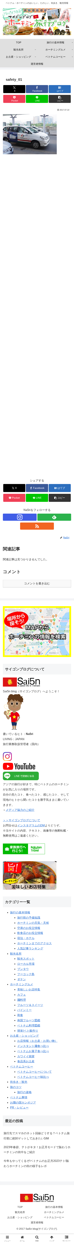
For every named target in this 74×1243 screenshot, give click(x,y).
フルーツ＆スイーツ (30, 1005)
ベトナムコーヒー (21, 1066)
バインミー (24, 1010)
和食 (20, 1015)
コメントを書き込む (37, 583)
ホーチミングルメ (21, 984)
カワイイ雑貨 (25, 1056)
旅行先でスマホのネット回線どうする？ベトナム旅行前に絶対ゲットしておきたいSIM (37, 1136)
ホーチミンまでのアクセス (34, 943)
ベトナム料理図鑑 (28, 1025)
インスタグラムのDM (31, 825)
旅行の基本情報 (20, 912)
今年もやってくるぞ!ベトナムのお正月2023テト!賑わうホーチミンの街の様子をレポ (36, 1163)
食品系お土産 (25, 1061)
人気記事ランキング (30, 948)
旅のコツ (16, 1087)
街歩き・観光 (18, 1081)
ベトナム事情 (18, 1097)
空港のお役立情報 (28, 927)
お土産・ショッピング (24, 1035)
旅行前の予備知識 (28, 917)
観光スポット (25, 958)
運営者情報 (37, 1222)
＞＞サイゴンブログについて (21, 820)
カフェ (21, 994)
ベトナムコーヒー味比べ (33, 1076)
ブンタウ (23, 969)
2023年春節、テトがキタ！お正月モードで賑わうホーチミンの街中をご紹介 (37, 1150)
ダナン (21, 979)
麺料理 (21, 999)
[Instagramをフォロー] (20, 517)
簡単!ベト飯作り (27, 1030)
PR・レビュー (19, 1107)
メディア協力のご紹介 (20, 809)
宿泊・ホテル (25, 938)
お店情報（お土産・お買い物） (37, 1040)
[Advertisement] (37, 319)
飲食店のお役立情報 (30, 932)
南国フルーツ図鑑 (28, 1020)
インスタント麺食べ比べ (33, 1046)
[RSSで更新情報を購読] (37, 526)
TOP (20, 1207)
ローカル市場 (25, 963)
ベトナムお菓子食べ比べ (33, 1051)
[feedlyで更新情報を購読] (54, 517)
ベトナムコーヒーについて (34, 1071)
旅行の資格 (24, 1092)
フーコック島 (25, 974)
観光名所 (16, 953)
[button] (60, 99)
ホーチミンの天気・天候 (33, 922)
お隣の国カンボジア (23, 1102)
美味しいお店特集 (28, 989)
